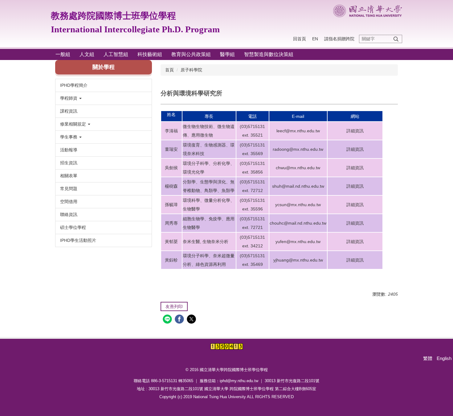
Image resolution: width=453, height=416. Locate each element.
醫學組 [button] (227, 54)
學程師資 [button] (69, 98)
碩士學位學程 (73, 227)
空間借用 (68, 201)
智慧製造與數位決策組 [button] (268, 54)
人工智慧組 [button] (116, 54)
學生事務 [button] (69, 136)
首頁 (169, 69)
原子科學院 (191, 69)
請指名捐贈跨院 (339, 38)
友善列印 (174, 306)
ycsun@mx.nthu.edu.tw (298, 204)
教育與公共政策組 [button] (191, 54)
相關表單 (68, 175)
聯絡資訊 (68, 214)
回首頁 (299, 38)
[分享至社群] (168, 319)
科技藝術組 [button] (149, 54)
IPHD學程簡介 (74, 85)
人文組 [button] (87, 54)
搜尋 (396, 39)
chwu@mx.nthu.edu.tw (298, 167)
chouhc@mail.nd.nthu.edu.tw (298, 223)
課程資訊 (68, 111)
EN (315, 38)
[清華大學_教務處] (367, 11)
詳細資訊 (355, 130)
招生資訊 (68, 162)
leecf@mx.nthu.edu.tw (298, 130)
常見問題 (68, 188)
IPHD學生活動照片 (78, 240)
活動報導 (68, 149)
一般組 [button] (62, 54)
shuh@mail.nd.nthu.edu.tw (298, 186)
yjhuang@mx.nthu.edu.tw (298, 260)
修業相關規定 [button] (73, 124)
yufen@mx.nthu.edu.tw (297, 241)
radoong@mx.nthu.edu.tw (298, 149)
